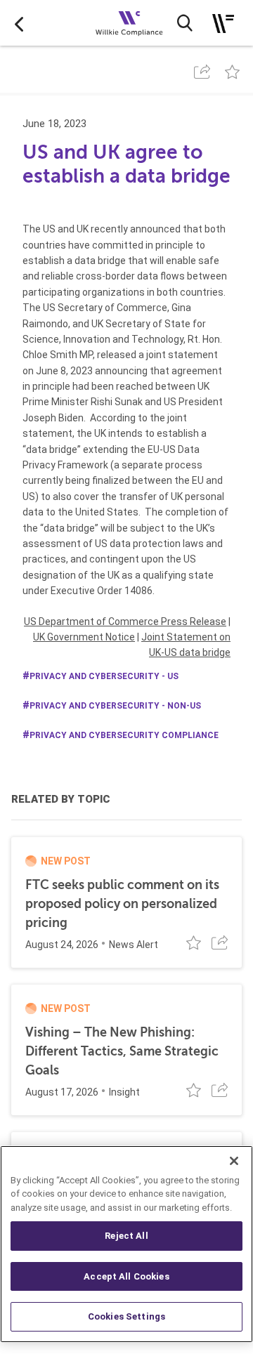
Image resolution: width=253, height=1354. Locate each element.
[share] (202, 72)
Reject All (126, 1235)
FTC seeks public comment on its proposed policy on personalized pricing (122, 904)
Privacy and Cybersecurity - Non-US (115, 706)
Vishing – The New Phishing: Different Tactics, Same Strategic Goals (122, 1051)
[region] (126, 1244)
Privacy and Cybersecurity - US (104, 676)
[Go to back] (19, 23)
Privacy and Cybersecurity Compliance (124, 735)
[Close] (234, 1160)
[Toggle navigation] (223, 23)
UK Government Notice (84, 637)
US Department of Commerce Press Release (125, 621)
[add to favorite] (232, 72)
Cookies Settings (126, 1316)
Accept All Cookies (126, 1276)
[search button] (185, 23)
